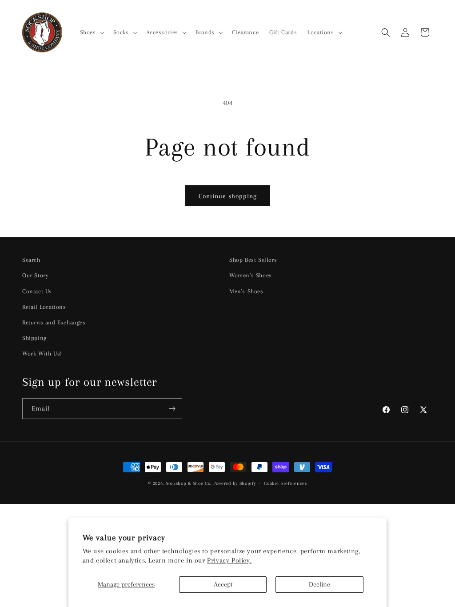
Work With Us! (42, 353)
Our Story (35, 275)
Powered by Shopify (234, 483)
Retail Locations (44, 307)
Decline (319, 584)
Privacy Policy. (229, 560)
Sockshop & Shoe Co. (189, 483)
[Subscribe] (172, 408)
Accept (223, 584)
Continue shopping (228, 196)
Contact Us (37, 291)
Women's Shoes (250, 275)
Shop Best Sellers (253, 259)
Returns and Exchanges (54, 322)
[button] (91, 32)
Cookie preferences (285, 483)
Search (31, 259)
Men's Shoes (246, 291)
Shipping (34, 338)
